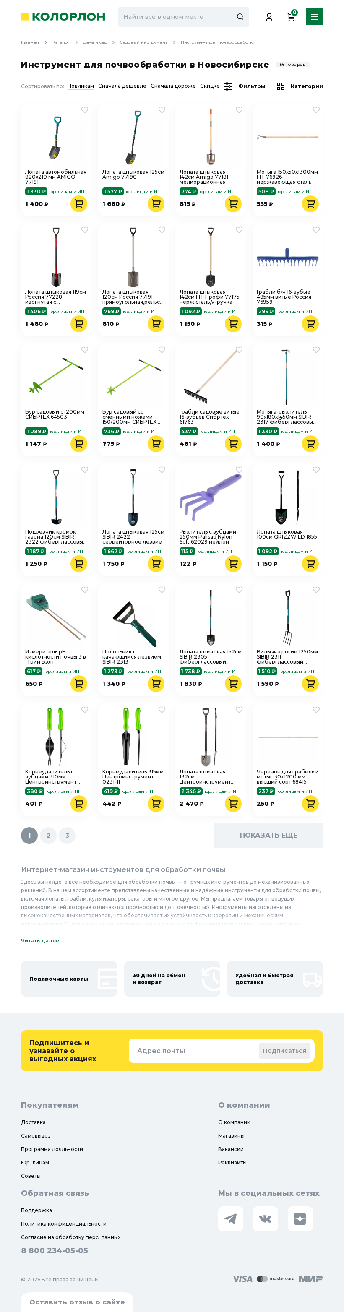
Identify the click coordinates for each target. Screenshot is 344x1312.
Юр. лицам (35, 1162)
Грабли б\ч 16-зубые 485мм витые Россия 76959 (284, 297)
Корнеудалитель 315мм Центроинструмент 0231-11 (133, 776)
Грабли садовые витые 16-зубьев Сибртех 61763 (210, 416)
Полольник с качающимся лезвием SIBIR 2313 (131, 656)
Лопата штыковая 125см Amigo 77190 (133, 174)
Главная (30, 42)
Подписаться (284, 1050)
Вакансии (231, 1149)
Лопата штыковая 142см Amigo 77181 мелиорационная (204, 177)
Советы (31, 1176)
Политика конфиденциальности (64, 1224)
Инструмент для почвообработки (218, 42)
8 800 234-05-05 (54, 1251)
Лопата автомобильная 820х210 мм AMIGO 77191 (55, 177)
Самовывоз (36, 1135)
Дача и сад (95, 42)
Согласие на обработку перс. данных (70, 1237)
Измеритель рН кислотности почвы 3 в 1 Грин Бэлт (55, 656)
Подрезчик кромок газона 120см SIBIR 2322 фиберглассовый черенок (55, 536)
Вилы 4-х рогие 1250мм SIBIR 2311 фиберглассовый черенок (287, 656)
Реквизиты (232, 1162)
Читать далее (40, 940)
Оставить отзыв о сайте (77, 1302)
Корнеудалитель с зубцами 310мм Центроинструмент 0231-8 (50, 776)
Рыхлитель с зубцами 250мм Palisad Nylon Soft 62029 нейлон (208, 536)
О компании (234, 1122)
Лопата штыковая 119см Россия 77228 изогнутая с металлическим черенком (55, 297)
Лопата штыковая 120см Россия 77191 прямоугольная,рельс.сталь (133, 297)
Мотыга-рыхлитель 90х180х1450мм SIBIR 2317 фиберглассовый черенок (286, 416)
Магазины (231, 1135)
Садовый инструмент (143, 42)
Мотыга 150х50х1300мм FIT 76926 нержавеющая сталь (287, 177)
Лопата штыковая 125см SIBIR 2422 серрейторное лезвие (133, 536)
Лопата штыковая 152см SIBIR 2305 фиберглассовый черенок (211, 656)
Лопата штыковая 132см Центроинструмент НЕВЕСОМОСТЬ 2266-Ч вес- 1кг (210, 776)
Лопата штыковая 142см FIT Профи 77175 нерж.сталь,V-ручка (210, 297)
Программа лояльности (52, 1149)
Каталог (61, 42)
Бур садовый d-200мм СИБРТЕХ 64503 (54, 414)
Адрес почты (161, 1051)
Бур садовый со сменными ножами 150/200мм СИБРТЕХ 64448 (129, 416)
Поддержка (36, 1210)
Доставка (33, 1122)
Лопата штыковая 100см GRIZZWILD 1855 (287, 534)
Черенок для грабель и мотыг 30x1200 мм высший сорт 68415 (288, 776)
